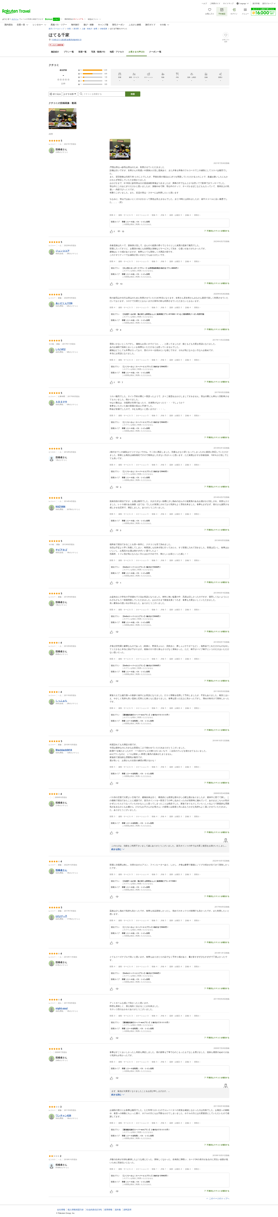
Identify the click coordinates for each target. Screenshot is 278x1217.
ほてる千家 (59, 35)
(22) (137, 51)
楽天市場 (256, 3)
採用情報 (108, 1209)
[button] (62, 118)
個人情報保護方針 (76, 1209)
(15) (98, 51)
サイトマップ (228, 3)
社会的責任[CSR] (94, 1209)
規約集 (118, 1209)
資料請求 (127, 1209)
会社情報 (61, 1209)
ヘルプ (204, 3)
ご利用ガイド (215, 3)
